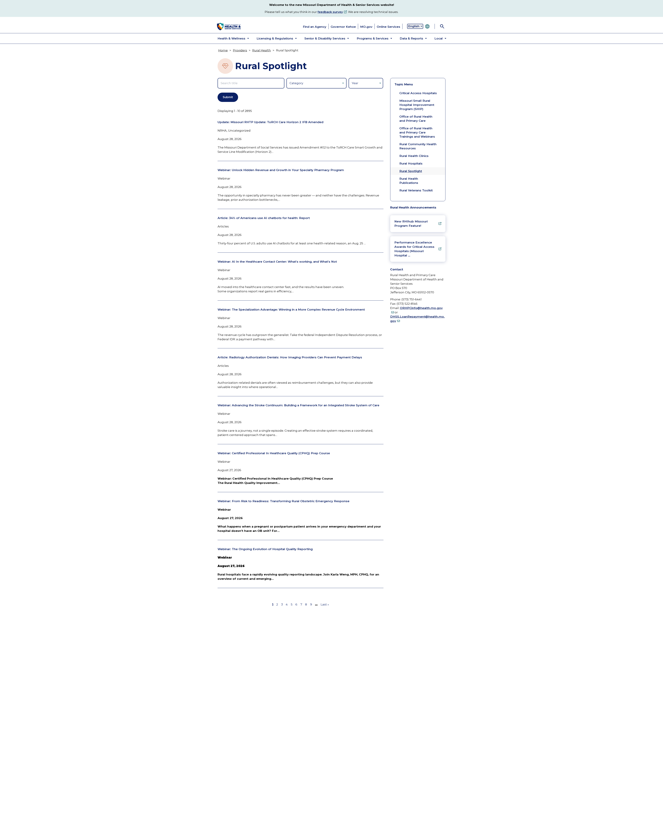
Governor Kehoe (343, 26)
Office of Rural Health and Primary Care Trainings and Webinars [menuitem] (417, 132)
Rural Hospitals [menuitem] (410, 163)
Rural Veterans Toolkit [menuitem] (416, 190)
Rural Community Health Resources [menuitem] (417, 146)
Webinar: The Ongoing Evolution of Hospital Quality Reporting (265, 549)
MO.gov (366, 26)
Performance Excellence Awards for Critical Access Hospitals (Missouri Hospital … (414, 249)
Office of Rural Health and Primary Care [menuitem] (415, 118)
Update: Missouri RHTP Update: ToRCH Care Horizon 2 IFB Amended (270, 122)
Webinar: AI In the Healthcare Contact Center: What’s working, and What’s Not (277, 261)
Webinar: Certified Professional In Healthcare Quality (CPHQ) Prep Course (274, 453)
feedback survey (330, 12)
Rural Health (261, 50)
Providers (240, 50)
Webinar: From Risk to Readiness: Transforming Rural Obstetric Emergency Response (283, 501)
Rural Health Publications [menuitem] (408, 181)
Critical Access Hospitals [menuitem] (418, 93)
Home (223, 50)
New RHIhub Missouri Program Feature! (411, 223)
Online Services (388, 26)
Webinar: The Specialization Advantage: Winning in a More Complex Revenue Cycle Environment (291, 309)
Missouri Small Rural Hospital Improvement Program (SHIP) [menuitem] (416, 105)
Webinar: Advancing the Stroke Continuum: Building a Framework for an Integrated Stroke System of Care (298, 405)
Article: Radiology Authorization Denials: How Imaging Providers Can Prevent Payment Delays (290, 357)
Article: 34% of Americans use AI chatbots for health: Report (264, 218)
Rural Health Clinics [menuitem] (414, 156)
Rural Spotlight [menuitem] (410, 171)
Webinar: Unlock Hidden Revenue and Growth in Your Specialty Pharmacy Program (281, 170)
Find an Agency (314, 26)
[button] (230, 38)
